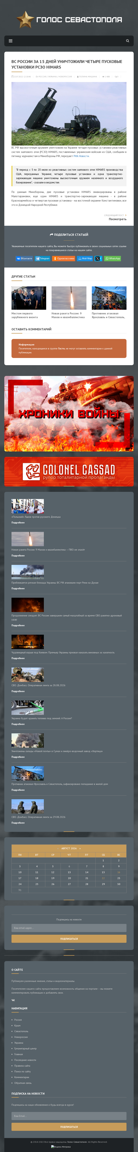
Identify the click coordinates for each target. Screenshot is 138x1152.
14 (86, 872)
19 (52, 878)
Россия (42, 76)
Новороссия (65, 76)
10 (20, 872)
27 (69, 884)
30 (118, 884)
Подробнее (18, 522)
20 (69, 878)
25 (36, 884)
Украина (52, 76)
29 (103, 884)
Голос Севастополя (77, 1142)
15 (103, 872)
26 (52, 884)
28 (86, 884)
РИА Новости (81, 156)
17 (20, 878)
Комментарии (21, 1077)
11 (36, 872)
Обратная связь (22, 1083)
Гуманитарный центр (25, 1048)
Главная (18, 1054)
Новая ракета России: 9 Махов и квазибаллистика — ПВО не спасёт (68, 317)
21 (86, 878)
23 (118, 878)
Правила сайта (22, 1065)
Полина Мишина (88, 76)
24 (20, 884)
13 (69, 872)
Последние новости (25, 1060)
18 (36, 878)
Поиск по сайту (22, 1071)
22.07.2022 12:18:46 (22, 76)
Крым (17, 1025)
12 (52, 872)
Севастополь (21, 1031)
